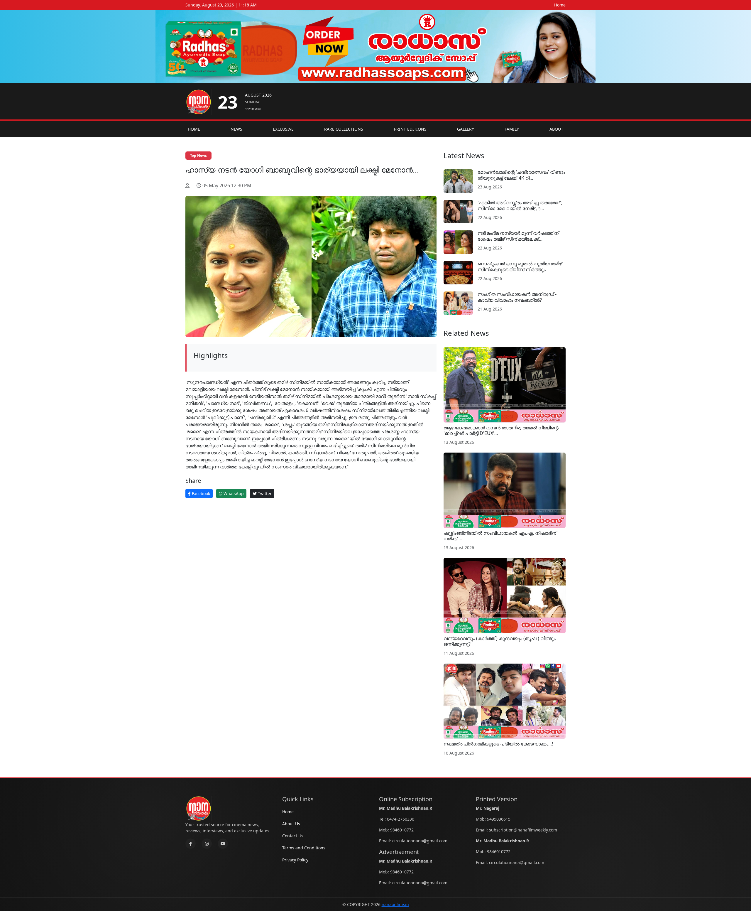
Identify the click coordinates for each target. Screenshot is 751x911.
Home (560, 5)
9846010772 (402, 830)
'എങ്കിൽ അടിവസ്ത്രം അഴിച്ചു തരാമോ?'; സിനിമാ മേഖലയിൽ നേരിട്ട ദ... (520, 205)
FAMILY (512, 129)
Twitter (264, 493)
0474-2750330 (400, 819)
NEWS (236, 129)
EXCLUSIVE (283, 129)
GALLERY (465, 129)
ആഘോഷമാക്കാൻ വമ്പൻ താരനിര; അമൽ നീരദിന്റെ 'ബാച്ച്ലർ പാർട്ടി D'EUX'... (501, 430)
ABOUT (556, 129)
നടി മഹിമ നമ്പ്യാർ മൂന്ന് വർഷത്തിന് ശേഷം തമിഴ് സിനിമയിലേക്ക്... (518, 236)
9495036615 (498, 819)
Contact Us (292, 836)
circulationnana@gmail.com (419, 840)
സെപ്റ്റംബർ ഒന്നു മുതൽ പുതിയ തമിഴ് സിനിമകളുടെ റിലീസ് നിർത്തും (520, 266)
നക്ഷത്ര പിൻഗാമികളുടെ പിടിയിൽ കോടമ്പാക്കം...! (498, 743)
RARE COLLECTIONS (343, 129)
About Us (291, 823)
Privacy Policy (295, 860)
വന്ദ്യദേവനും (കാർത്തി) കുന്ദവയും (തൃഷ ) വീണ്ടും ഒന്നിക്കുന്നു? (500, 641)
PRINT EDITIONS (410, 129)
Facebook (200, 493)
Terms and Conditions (303, 848)
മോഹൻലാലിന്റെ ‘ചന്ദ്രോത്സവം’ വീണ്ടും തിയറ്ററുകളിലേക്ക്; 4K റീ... (521, 175)
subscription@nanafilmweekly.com (523, 830)
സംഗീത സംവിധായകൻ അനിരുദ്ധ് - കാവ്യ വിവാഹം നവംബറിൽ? (517, 297)
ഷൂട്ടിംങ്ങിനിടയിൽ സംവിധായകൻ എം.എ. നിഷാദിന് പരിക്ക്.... (500, 536)
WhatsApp (233, 493)
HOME (194, 129)
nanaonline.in (395, 904)
